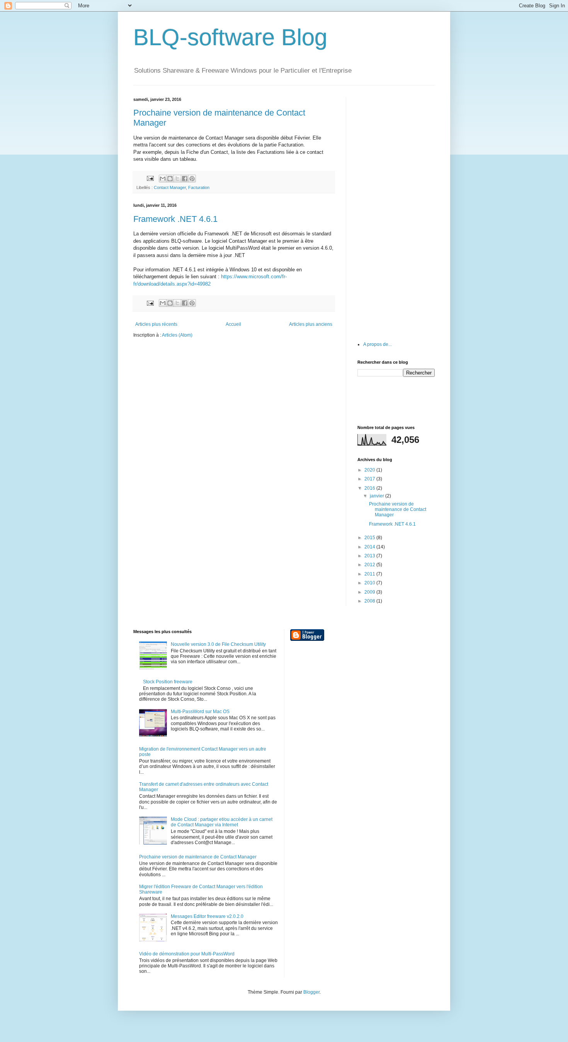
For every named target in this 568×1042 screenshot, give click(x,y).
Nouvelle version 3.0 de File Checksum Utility (218, 644)
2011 (370, 574)
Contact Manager (170, 187)
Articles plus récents (156, 324)
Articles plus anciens (310, 324)
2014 (370, 547)
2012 (370, 564)
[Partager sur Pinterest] (192, 178)
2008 (370, 601)
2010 (370, 583)
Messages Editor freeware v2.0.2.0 (207, 916)
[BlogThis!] (170, 178)
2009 (370, 592)
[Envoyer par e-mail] (163, 178)
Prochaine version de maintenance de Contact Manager (397, 509)
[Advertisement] (396, 213)
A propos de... (377, 344)
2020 (370, 470)
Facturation (198, 187)
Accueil (233, 324)
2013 (370, 555)
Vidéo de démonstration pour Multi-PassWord (187, 954)
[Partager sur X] (177, 178)
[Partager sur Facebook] (185, 178)
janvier (377, 496)
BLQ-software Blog (230, 37)
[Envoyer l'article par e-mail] (150, 178)
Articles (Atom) (177, 335)
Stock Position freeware (167, 681)
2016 (370, 488)
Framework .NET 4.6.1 (175, 219)
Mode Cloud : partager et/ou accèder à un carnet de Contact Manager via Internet (221, 822)
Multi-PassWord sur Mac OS (200, 711)
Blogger (311, 992)
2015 (370, 537)
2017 (370, 479)
